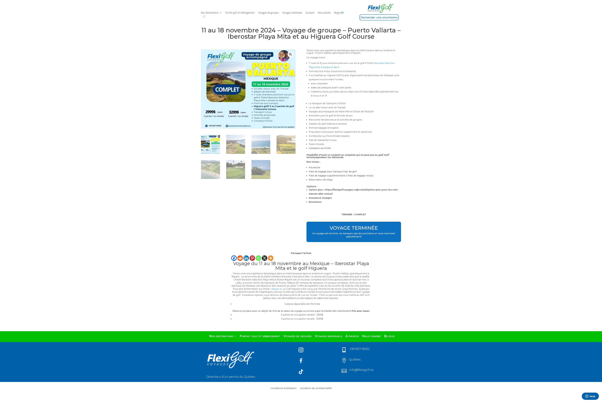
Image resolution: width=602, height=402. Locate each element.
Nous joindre (324, 13)
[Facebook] (234, 258)
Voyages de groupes (268, 13)
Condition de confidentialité (316, 388)
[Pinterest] (252, 258)
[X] (264, 258)
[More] (270, 258)
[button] (290, 54)
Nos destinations (210, 13)
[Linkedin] (246, 258)
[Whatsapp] (258, 258)
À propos (310, 13)
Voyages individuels (292, 13)
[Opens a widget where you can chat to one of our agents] (590, 396)
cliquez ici (276, 288)
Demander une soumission (379, 17)
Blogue (337, 13)
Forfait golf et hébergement (240, 13)
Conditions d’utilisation (283, 388)
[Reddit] (240, 258)
